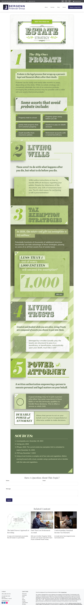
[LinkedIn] (62, 1)
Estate (23, 596)
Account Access (78, 1)
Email (44, 480)
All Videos (24, 604)
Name (7, 480)
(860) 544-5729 (32, 1)
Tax (23, 598)
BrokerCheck (63, 592)
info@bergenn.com (5, 600)
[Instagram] (7, 603)
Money (23, 599)
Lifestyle (23, 601)
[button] (46, 7)
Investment (24, 595)
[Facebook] (66, 1)
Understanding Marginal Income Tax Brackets (63, 531)
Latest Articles (25, 602)
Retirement (24, 593)
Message (8, 488)
